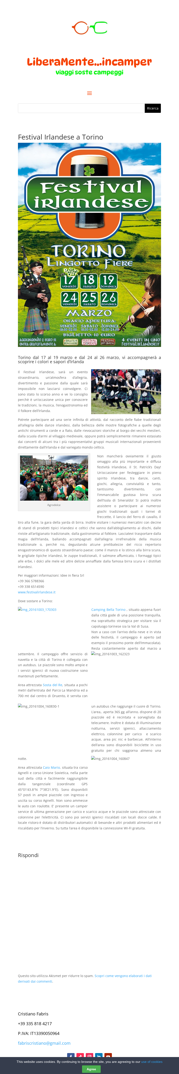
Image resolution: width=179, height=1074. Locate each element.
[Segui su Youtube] (108, 1057)
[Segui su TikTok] (80, 1057)
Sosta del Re (52, 685)
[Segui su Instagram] (89, 1057)
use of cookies (151, 1062)
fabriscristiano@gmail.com (44, 1043)
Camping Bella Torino (108, 609)
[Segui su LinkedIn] (99, 1057)
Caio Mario (51, 767)
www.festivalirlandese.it (36, 592)
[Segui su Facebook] (71, 1057)
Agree (91, 1069)
